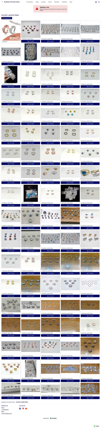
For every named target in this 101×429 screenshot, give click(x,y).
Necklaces (64, 2)
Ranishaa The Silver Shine (12, 2)
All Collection (29, 2)
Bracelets (56, 2)
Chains (50, 2)
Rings (37, 2)
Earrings (43, 2)
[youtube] (26, 409)
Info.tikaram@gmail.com (6, 413)
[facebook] (20, 409)
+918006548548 (5, 409)
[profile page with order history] (96, 2)
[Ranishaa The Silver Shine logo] (2, 2)
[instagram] (23, 409)
